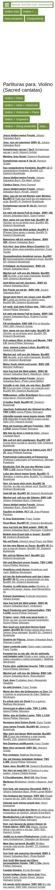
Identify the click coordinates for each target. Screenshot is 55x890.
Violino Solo (12, 11)
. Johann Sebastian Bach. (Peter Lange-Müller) (23, 379)
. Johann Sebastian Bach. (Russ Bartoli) (23, 506)
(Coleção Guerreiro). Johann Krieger (25, 597)
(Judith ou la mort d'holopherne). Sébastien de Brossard (28, 838)
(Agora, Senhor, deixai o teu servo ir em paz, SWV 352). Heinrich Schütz (25, 828)
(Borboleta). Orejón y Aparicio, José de (28, 783)
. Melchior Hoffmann (26, 365)
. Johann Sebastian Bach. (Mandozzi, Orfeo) (26, 372)
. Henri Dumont (19, 184)
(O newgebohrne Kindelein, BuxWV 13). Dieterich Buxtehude (27, 171)
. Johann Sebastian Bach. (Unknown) (27, 499)
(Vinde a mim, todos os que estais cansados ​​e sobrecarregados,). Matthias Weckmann (28, 657)
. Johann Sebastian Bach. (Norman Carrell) (28, 641)
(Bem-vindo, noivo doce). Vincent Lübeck (27, 396)
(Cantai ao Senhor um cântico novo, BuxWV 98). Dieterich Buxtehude (27, 300)
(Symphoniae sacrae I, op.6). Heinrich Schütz (26, 151)
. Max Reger (25, 777)
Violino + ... (30, 11)
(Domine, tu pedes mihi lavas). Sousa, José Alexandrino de (26, 589)
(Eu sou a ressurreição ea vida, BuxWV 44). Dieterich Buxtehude (26, 579)
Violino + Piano (14, 98)
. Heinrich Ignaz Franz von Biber (28, 541)
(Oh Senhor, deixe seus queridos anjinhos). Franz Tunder (27, 249)
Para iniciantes (14, 18)
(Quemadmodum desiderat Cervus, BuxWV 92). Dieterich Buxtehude (28, 259)
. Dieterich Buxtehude (26, 156)
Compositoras (34, 18)
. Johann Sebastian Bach (23, 136)
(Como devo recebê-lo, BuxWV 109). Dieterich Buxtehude (28, 443)
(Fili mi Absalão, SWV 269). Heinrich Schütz (26, 325)
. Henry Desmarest (25, 804)
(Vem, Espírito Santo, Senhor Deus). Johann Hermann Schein (24, 877)
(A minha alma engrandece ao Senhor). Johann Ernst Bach (28, 811)
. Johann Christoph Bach (26, 434)
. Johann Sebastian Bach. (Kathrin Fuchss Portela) (28, 316)
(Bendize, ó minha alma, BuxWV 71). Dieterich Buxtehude (28, 476)
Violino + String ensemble (20, 126)
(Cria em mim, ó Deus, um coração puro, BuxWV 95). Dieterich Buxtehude (27, 388)
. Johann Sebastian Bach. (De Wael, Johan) (23, 179)
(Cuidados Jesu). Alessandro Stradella (25, 681)
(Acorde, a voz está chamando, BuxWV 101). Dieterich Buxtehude (26, 357)
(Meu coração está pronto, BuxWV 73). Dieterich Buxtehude (26, 846)
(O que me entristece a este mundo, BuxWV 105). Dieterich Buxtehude (27, 736)
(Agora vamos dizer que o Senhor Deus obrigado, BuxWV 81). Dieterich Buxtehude (27, 631)
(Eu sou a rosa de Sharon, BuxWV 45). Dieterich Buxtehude (28, 548)
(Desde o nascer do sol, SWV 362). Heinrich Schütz (28, 797)
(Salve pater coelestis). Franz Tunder (27, 648)
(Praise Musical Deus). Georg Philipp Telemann (26, 818)
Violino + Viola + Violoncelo (21, 105)
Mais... (44, 126)
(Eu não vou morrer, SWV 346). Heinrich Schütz (27, 885)
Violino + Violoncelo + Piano (22, 112)
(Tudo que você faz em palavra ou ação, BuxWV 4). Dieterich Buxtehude (27, 199)
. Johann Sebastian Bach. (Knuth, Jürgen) (23, 190)
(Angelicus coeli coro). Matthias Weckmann (25, 571)
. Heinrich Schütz (24, 162)
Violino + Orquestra (16, 119)
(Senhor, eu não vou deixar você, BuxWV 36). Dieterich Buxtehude (27, 486)
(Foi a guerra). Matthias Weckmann (24, 702)
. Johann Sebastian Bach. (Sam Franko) (28, 214)
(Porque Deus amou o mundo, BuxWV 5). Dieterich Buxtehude (25, 232)
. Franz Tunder (21, 518)
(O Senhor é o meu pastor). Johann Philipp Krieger (25, 772)
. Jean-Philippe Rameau (27, 451)
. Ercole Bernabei (22, 870)
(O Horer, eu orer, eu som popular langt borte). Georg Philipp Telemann (26, 620)
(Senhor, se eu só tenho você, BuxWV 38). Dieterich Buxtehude (26, 223)
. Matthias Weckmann (22, 755)
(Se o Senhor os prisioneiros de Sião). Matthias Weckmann (27, 694)
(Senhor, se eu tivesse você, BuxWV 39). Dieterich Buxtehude (26, 333)
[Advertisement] (27, 52)
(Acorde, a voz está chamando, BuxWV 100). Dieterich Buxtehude (26, 276)
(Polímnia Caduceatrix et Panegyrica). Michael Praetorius (28, 460)
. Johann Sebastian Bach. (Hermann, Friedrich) (28, 528)
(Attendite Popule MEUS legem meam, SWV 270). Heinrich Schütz (27, 419)
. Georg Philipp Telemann (28, 308)
